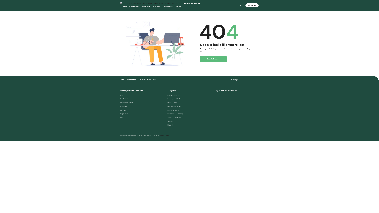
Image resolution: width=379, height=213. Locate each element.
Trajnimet (156, 7)
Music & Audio (172, 103)
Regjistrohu (252, 5)
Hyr (241, 5)
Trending (170, 121)
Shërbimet (168, 7)
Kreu (125, 7)
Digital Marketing (173, 110)
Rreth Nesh (146, 7)
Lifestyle (170, 125)
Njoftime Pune (134, 7)
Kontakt (179, 7)
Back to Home (212, 59)
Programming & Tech (174, 106)
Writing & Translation (174, 118)
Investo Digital (164, 135)
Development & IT (173, 99)
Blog (121, 118)
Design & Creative (173, 95)
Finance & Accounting (175, 114)
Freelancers (124, 106)
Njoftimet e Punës (126, 103)
